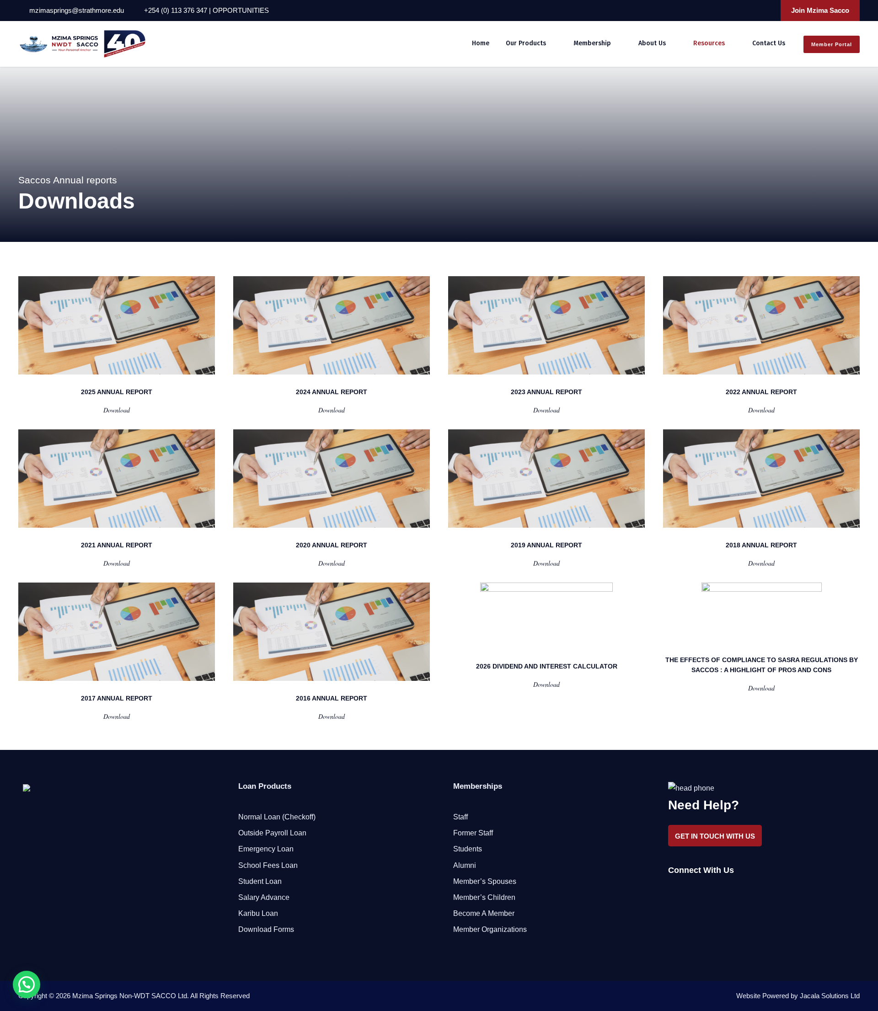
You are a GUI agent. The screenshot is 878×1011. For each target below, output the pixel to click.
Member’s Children (484, 897)
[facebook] (730, 10)
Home (480, 43)
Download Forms (266, 929)
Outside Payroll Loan (272, 833)
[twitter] (755, 10)
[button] (26, 984)
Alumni (464, 865)
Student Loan (260, 881)
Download (116, 410)
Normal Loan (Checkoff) (277, 817)
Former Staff (473, 833)
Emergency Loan (266, 849)
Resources (709, 43)
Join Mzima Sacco (820, 10)
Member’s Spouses (484, 881)
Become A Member (483, 913)
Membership (592, 43)
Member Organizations (490, 929)
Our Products (526, 43)
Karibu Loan (258, 913)
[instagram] (767, 10)
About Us (652, 43)
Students (467, 849)
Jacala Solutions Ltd (830, 996)
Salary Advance (263, 897)
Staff (460, 817)
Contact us (768, 43)
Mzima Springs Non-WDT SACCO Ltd (129, 996)
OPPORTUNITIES (241, 10)
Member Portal (831, 44)
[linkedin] (742, 10)
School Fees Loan (268, 865)
